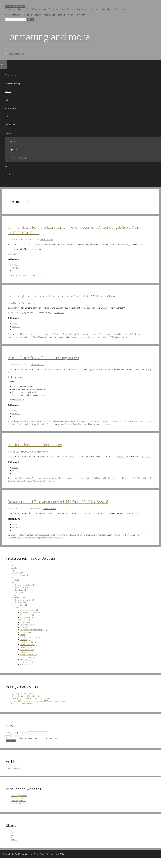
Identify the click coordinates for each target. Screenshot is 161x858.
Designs (23, 627)
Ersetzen (20, 424)
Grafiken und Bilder (27, 642)
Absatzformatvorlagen (52, 535)
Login (7, 174)
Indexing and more (18, 801)
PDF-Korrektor (142, 478)
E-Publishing (135, 334)
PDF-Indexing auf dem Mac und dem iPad (26, 696)
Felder (22, 635)
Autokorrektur (27, 421)
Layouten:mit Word (29, 337)
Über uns (9, 133)
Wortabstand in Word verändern (22, 703)
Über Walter (13, 141)
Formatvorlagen (14, 337)
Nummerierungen (26, 657)
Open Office (19, 605)
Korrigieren (126, 478)
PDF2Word (20, 481)
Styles (143, 535)
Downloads (10, 124)
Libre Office (19, 602)
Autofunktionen (14, 421)
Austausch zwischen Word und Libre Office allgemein (30, 698)
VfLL (112, 337)
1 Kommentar (48, 481)
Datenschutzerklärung (17, 158)
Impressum (13, 149)
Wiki (6, 116)
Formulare (23, 640)
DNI (12, 834)
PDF (6, 99)
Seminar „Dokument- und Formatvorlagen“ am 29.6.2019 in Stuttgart (62, 296)
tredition (14, 839)
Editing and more (18, 798)
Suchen (18, 592)
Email (8, 735)
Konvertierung (11, 108)
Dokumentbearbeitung (23, 585)
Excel (10, 275)
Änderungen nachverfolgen (30, 612)
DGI (12, 837)
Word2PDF (37, 481)
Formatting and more (47, 37)
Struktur (136, 535)
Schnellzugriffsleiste (85, 337)
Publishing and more (19, 796)
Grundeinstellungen (27, 645)
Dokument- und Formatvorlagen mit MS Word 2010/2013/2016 (58, 501)
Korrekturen (19, 590)
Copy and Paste (25, 622)
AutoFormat (122, 421)
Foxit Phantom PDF (99, 478)
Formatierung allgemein (28, 637)
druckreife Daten (122, 334)
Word (79, 334)
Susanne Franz (51, 513)
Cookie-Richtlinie (79, 14)
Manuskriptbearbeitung (48, 337)
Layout (8, 91)
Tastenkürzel (106, 421)
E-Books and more (18, 803)
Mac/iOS (14, 580)
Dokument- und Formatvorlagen (21, 334)
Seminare (17, 275)
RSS (6, 182)
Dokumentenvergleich (23, 600)
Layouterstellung (26, 647)
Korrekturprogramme (18, 575)
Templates (12, 537)
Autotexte (38, 421)
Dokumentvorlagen (107, 334)
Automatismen (146, 421)
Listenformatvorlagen (115, 535)
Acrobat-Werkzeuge (40, 478)
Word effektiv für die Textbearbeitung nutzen (43, 357)
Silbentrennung (25, 659)
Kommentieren (114, 478)
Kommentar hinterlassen (31, 275)
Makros (73, 421)
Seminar (98, 337)
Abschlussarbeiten (90, 334)
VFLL (12, 832)
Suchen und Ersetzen (63, 424)
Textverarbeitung (12, 83)
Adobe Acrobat (55, 478)
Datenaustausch (69, 478)
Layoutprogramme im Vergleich (22, 693)
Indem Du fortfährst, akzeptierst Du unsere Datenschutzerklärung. (33, 738)
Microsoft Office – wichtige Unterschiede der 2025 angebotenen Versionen (38, 701)
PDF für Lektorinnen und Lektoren (35, 444)
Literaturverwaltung (27, 650)
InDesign (14, 567)
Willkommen (10, 75)
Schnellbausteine (39, 424)
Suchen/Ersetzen (93, 421)
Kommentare (13, 478)
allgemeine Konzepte (27, 610)
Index (7, 166)
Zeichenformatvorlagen (32, 537)
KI (11, 570)
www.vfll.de (122, 456)
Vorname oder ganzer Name (16, 732)
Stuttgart (106, 337)
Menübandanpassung (44, 334)
